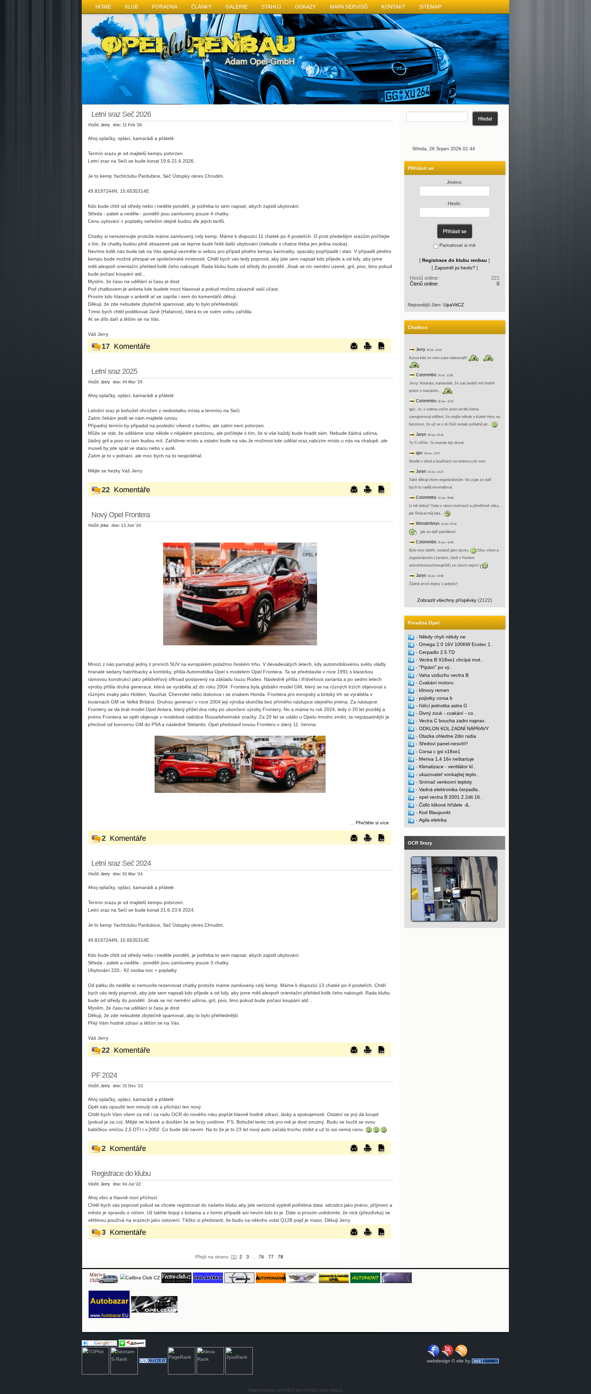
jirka (104, 525)
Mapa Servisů (349, 7)
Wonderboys (427, 523)
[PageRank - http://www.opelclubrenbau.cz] (181, 1360)
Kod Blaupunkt (434, 812)
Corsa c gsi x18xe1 (439, 751)
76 (261, 1256)
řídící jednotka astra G (443, 705)
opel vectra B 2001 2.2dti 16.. (451, 797)
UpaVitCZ (453, 304)
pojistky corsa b (435, 698)
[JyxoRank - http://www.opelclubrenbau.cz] (239, 1360)
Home (103, 7)
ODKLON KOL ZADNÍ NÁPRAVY (454, 728)
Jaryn (421, 434)
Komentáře (132, 346)
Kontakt (393, 7)
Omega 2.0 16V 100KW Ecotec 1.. (456, 644)
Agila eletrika (433, 820)
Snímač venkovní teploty (445, 782)
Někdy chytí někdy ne (442, 636)
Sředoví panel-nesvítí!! (443, 743)
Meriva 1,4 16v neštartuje (446, 759)
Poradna (165, 7)
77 (271, 1256)
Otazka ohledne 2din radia (447, 736)
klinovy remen (434, 690)
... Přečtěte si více (369, 822)
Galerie (236, 7)
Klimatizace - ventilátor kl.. (447, 766)
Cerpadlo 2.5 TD (437, 652)
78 (280, 1256)
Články (201, 7)
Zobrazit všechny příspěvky (446, 600)
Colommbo (426, 374)
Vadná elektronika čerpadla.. (450, 789)
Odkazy (305, 7)
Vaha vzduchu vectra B (444, 675)
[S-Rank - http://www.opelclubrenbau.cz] (124, 1360)
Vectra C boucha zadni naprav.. (453, 720)
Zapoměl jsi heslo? (454, 267)
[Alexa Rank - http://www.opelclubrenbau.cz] (210, 1360)
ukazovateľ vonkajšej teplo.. (449, 774)
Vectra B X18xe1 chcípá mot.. (451, 659)
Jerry (105, 125)
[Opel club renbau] (240, 593)
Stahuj (271, 7)
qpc (419, 453)
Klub (131, 7)
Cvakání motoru (436, 682)
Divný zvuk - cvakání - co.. (447, 713)
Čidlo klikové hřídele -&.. (445, 805)
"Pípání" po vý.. (435, 667)
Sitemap (430, 7)
